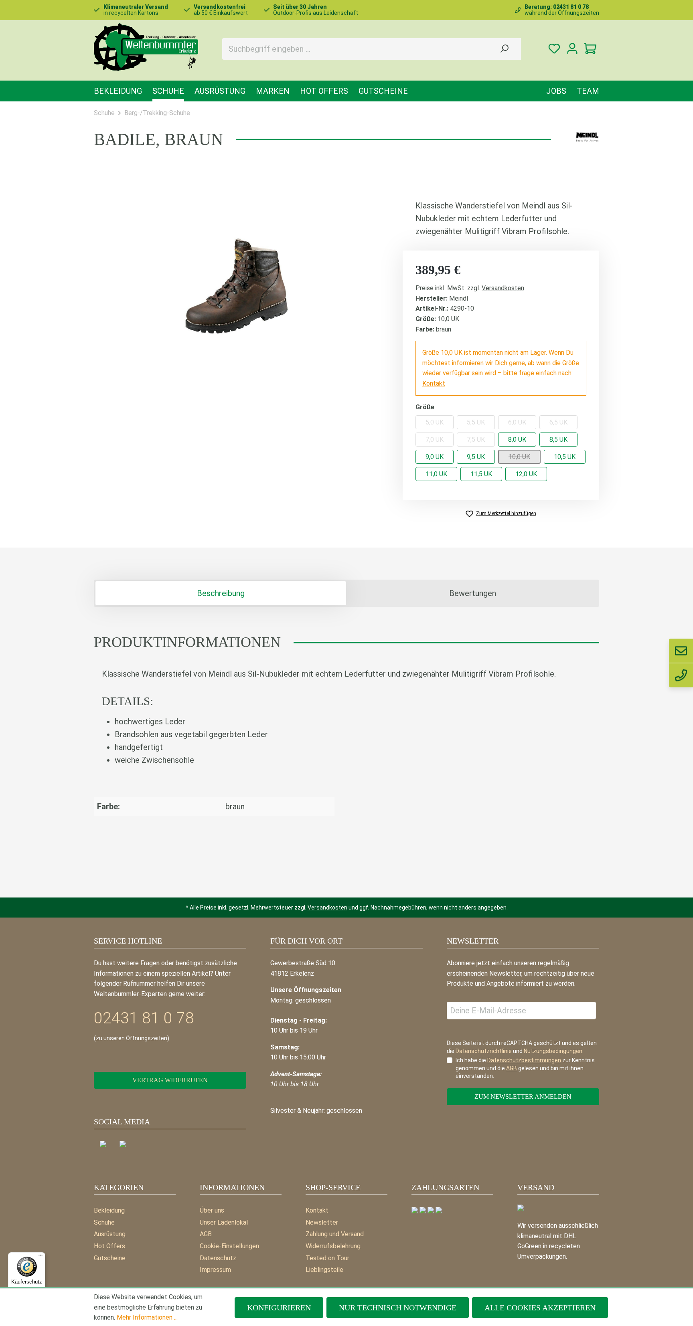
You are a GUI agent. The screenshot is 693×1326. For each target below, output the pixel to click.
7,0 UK (435, 439)
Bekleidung (109, 1210)
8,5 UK (558, 439)
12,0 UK (526, 474)
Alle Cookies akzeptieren (540, 1307)
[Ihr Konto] (572, 49)
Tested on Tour (327, 1258)
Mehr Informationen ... (147, 1317)
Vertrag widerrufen (170, 1080)
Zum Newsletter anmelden (522, 1096)
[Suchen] (504, 49)
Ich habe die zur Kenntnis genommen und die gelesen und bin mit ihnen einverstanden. (525, 1068)
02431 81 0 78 (144, 1018)
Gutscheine (110, 1258)
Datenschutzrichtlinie (484, 1051)
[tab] (220, 593)
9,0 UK (435, 457)
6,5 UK (558, 422)
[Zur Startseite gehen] (146, 47)
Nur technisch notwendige (397, 1307)
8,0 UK (517, 439)
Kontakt (433, 383)
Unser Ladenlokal (224, 1222)
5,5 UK (476, 422)
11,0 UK (436, 474)
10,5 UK (564, 457)
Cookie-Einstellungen (229, 1246)
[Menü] (40, 1257)
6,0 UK (517, 422)
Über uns (212, 1210)
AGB (206, 1234)
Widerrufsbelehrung (333, 1246)
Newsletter (322, 1222)
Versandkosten (503, 288)
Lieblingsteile (324, 1269)
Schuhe (104, 1222)
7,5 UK (476, 439)
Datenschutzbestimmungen (524, 1060)
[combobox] (355, 49)
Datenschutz (218, 1258)
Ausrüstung (110, 1234)
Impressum (215, 1269)
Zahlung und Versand (335, 1234)
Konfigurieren (279, 1307)
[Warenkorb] (590, 49)
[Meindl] (587, 137)
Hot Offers (109, 1246)
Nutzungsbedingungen (553, 1051)
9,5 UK (476, 457)
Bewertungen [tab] (472, 593)
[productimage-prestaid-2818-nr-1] (236, 285)
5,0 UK (435, 422)
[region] (236, 285)
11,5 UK (481, 474)
